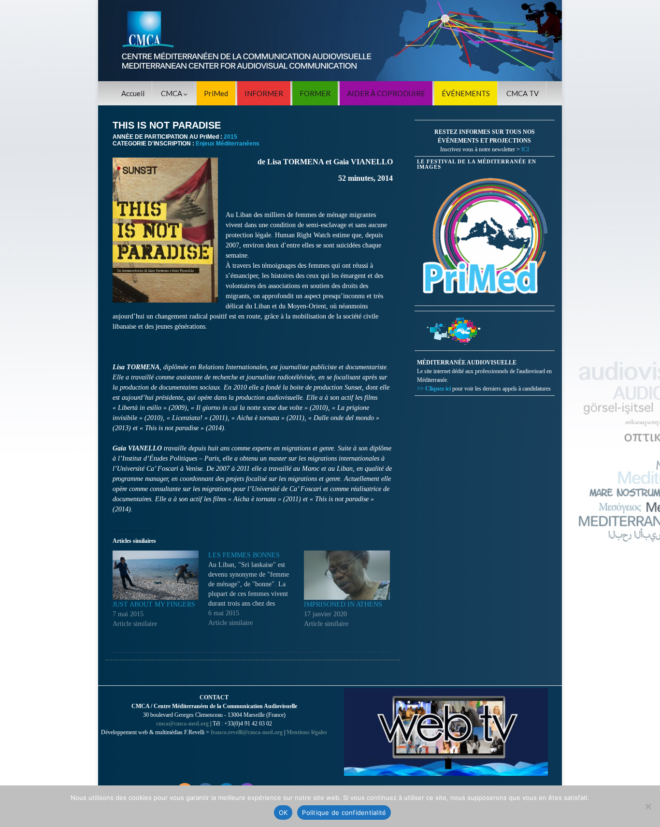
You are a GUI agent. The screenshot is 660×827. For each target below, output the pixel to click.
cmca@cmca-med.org (182, 723)
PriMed (216, 93)
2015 (230, 136)
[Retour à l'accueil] (330, 40)
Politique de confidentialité (344, 812)
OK (283, 812)
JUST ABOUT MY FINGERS (154, 604)
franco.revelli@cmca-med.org (247, 732)
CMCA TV (522, 93)
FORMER (315, 93)
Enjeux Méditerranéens (227, 143)
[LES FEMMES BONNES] (256, 589)
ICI (525, 149)
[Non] (648, 806)
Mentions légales (307, 732)
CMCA (172, 93)
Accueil (132, 93)
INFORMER (263, 93)
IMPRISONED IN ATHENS (343, 604)
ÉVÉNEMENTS (466, 93)
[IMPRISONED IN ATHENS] (347, 575)
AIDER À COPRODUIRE (386, 93)
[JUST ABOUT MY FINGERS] (156, 575)
